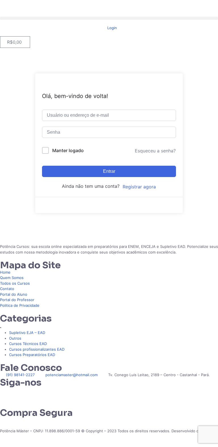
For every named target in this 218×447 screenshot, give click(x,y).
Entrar (109, 171)
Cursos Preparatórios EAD (32, 354)
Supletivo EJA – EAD (27, 332)
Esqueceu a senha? (155, 151)
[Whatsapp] (7, 394)
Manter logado (68, 150)
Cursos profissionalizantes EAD (36, 349)
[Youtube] (53, 394)
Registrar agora (139, 187)
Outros (15, 338)
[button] (109, 18)
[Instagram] (22, 394)
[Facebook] (38, 394)
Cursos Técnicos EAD (28, 343)
